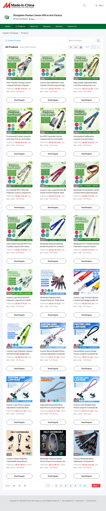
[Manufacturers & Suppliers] (19, 5)
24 (14, 486)
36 (19, 485)
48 (25, 485)
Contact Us (72, 26)
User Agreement (67, 501)
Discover (59, 26)
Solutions (46, 26)
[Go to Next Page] (98, 47)
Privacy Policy (91, 501)
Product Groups (14, 40)
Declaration (80, 501)
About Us (34, 26)
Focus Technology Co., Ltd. (36, 501)
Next (95, 485)
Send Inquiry (19, 100)
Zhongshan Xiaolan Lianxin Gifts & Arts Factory (37, 15)
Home (7, 26)
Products (21, 26)
